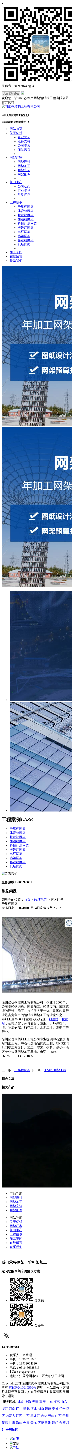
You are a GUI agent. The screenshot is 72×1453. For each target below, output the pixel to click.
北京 (21, 1401)
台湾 (62, 1422)
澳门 (55, 1422)
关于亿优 (16, 133)
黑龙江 (35, 1415)
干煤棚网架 (26, 206)
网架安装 (24, 170)
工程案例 (16, 202)
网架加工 (24, 166)
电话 (16, 1447)
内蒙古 (10, 1415)
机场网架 (24, 244)
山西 (58, 1415)
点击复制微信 (11, 93)
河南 (12, 1408)
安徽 (55, 1408)
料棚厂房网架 (27, 223)
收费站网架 (26, 215)
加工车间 (16, 252)
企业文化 (24, 137)
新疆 (5, 1422)
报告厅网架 (26, 227)
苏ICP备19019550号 (22, 1387)
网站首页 (16, 128)
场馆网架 (24, 236)
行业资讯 (24, 190)
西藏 (41, 1422)
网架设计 (24, 161)
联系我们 (16, 260)
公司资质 (24, 145)
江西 (19, 1415)
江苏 (57, 1401)
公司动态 (24, 186)
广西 (26, 1415)
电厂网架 (24, 232)
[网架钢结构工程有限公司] (21, 106)
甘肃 (12, 1422)
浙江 (5, 1408)
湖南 (41, 1408)
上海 (28, 1401)
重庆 (42, 1401)
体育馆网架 (26, 211)
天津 (35, 1401)
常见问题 (24, 194)
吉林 (44, 1415)
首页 (27, 899)
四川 (19, 1408)
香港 (48, 1422)
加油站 (53, 1019)
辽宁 (62, 1408)
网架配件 (24, 174)
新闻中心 (16, 182)
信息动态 (40, 899)
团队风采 (24, 149)
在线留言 (16, 256)
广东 (49, 1401)
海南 (19, 1422)
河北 (33, 1408)
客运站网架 (26, 240)
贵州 (65, 1415)
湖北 (26, 1408)
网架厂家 (16, 157)
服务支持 (24, 141)
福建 (48, 1408)
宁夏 (26, 1422)
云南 (51, 1415)
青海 (33, 1422)
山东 (64, 1401)
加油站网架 (26, 219)
